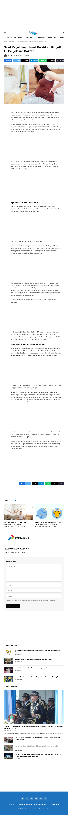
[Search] (63, 33)
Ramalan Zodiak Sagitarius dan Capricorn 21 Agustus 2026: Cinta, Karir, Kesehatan (48, 523)
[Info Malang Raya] (34, 33)
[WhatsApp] (5, 127)
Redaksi (12, 804)
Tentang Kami (54, 804)
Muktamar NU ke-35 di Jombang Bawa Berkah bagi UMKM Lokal (33, 659)
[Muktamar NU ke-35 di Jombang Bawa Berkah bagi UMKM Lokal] (8, 661)
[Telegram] (5, 123)
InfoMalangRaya (45, 809)
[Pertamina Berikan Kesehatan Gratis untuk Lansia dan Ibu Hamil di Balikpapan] (18, 538)
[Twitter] (5, 116)
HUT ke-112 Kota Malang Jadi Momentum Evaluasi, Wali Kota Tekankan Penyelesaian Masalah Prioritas (33, 727)
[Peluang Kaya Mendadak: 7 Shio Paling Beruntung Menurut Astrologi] (18, 512)
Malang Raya (11, 37)
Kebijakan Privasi (40, 804)
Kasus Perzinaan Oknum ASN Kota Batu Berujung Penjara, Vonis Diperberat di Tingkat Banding (37, 738)
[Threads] (5, 131)
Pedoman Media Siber (24, 804)
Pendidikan (52, 37)
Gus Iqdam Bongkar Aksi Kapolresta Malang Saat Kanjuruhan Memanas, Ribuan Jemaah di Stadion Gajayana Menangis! (38, 755)
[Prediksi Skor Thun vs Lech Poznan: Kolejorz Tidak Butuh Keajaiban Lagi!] (8, 679)
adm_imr (10, 55)
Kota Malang (7, 730)
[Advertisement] (34, 15)
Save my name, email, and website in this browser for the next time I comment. (32, 601)
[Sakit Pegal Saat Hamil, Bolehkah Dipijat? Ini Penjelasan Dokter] (34, 84)
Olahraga (62, 37)
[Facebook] (5, 112)
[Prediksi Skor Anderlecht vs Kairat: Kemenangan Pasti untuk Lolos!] (8, 670)
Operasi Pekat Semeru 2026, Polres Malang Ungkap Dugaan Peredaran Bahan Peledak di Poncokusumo (37, 747)
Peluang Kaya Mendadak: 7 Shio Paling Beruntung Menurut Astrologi (15, 523)
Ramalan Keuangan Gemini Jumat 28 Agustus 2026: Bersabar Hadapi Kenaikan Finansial (37, 651)
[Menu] (5, 32)
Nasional (29, 37)
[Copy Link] (5, 135)
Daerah (20, 37)
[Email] (5, 119)
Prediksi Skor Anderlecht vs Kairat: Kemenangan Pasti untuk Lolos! (34, 668)
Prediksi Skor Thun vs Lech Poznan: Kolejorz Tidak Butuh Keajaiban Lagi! (36, 677)
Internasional (40, 37)
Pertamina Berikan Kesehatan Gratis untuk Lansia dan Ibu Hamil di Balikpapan (16, 548)
